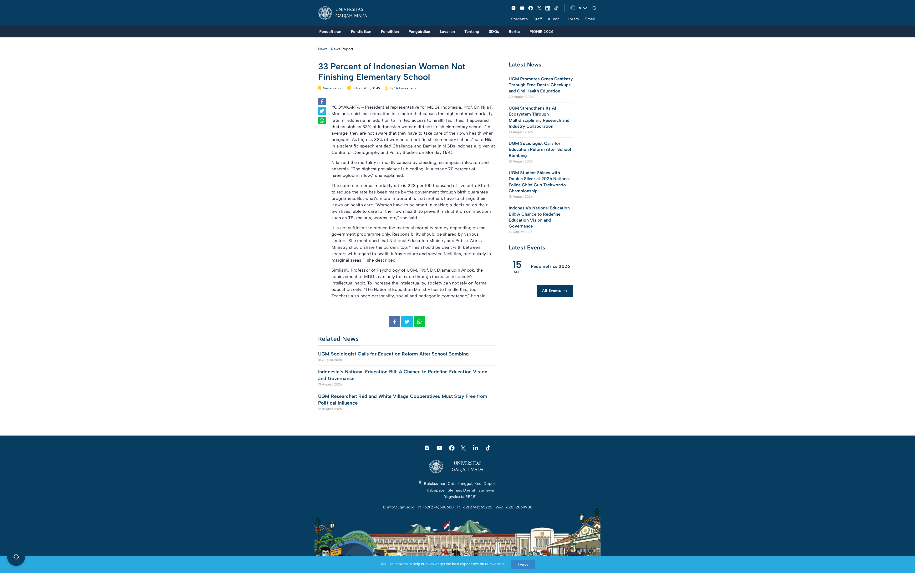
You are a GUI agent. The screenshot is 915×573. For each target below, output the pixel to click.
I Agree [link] (523, 564)
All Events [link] (551, 291)
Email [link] (590, 19)
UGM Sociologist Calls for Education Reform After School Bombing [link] (393, 354)
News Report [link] (342, 49)
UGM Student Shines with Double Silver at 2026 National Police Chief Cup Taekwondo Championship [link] (539, 181)
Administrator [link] (406, 88)
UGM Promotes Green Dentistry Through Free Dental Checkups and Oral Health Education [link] (541, 84)
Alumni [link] (554, 19)
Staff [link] (538, 19)
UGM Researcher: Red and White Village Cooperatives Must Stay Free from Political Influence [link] (403, 399)
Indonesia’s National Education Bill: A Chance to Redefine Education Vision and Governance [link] (402, 375)
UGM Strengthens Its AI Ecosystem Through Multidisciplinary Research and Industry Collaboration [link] (539, 117)
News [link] (323, 49)
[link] (346, 13)
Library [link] (572, 19)
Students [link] (519, 19)
